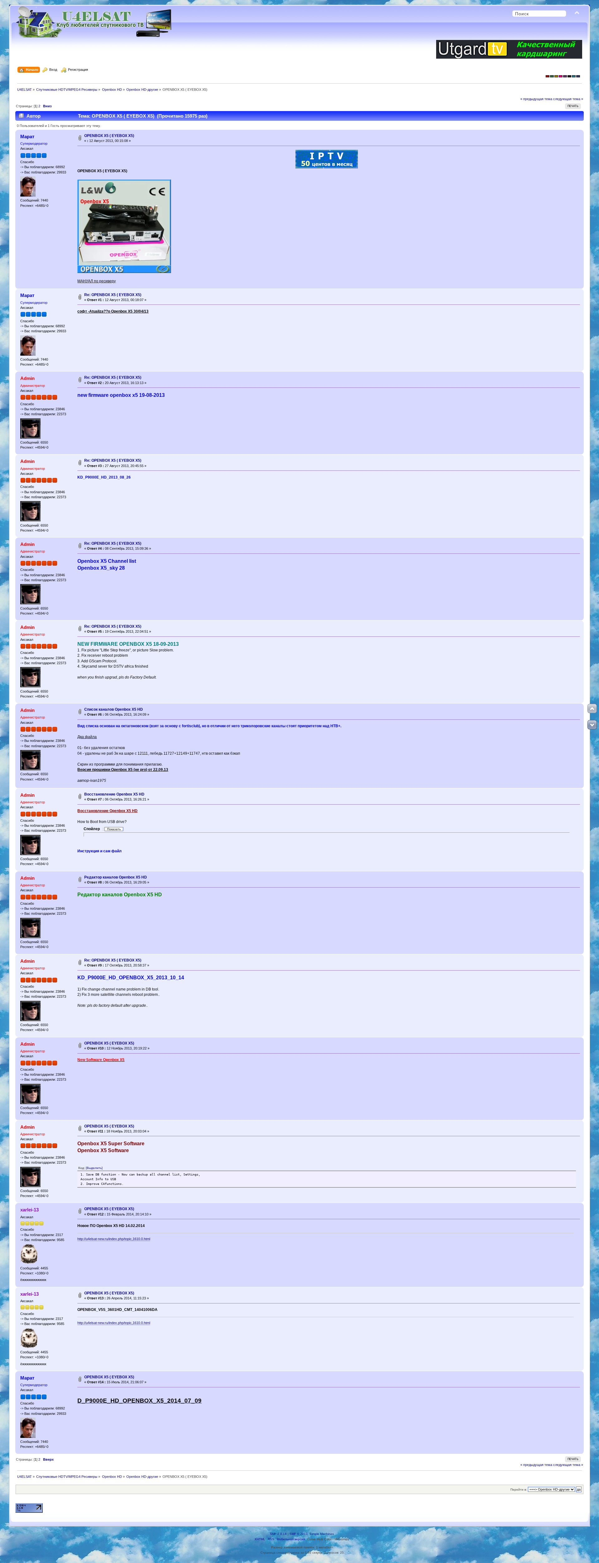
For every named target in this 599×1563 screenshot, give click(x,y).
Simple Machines (321, 1534)
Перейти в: (518, 1489)
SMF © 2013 (299, 1534)
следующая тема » (568, 99)
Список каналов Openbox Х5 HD (113, 709)
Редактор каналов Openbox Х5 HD (115, 877)
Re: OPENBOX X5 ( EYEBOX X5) (112, 295)
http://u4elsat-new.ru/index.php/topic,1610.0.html (113, 1239)
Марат (27, 136)
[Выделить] (94, 1168)
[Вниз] (592, 725)
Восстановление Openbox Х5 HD (114, 794)
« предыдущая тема (536, 99)
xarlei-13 (29, 1209)
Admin (27, 378)
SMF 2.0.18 (278, 1534)
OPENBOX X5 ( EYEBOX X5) (109, 136)
